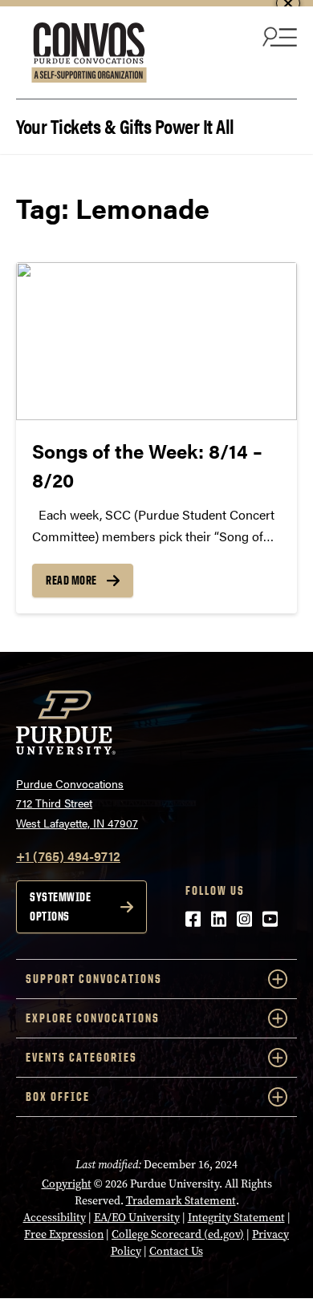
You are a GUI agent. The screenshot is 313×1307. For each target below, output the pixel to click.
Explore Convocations (93, 1018)
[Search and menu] (277, 36)
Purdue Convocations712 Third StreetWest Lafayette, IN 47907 (77, 803)
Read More (71, 580)
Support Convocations (94, 978)
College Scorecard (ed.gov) (178, 1234)
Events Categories (81, 1057)
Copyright (66, 1184)
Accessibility (54, 1217)
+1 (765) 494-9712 (68, 856)
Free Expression (64, 1234)
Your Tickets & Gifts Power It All (125, 124)
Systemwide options (60, 906)
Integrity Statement (236, 1217)
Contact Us (176, 1251)
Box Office (58, 1096)
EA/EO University (137, 1217)
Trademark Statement (181, 1200)
